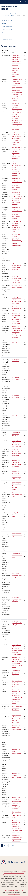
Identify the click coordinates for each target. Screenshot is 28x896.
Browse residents (7, 30)
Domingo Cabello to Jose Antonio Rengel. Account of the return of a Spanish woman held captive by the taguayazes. (17, 332)
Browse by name (7, 26)
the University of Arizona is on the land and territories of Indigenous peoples (14, 873)
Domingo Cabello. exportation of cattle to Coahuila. (17, 727)
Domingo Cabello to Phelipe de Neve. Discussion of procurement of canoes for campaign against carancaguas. (17, 803)
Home (5, 14)
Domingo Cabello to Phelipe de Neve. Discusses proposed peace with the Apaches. (17, 475)
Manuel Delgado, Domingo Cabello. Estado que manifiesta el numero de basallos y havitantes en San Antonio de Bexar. (17, 826)
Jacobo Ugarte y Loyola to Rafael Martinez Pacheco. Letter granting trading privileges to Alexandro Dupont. (17, 138)
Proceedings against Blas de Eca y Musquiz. (17, 575)
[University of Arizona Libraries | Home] (14, 862)
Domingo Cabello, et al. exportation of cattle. (17, 494)
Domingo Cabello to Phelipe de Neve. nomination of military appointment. (16, 718)
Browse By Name (9, 16)
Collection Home (7, 20)
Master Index (13, 14)
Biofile (4, 23)
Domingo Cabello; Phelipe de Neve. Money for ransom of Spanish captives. (17, 485)
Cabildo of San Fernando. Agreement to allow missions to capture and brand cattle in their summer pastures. (17, 240)
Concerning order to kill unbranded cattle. (16, 308)
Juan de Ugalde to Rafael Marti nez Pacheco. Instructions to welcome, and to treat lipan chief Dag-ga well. (17, 153)
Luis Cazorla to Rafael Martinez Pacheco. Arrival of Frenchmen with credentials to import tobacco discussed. (17, 183)
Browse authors (7, 36)
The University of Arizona (14, 894)
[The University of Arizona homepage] (9, 2)
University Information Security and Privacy (14, 890)
